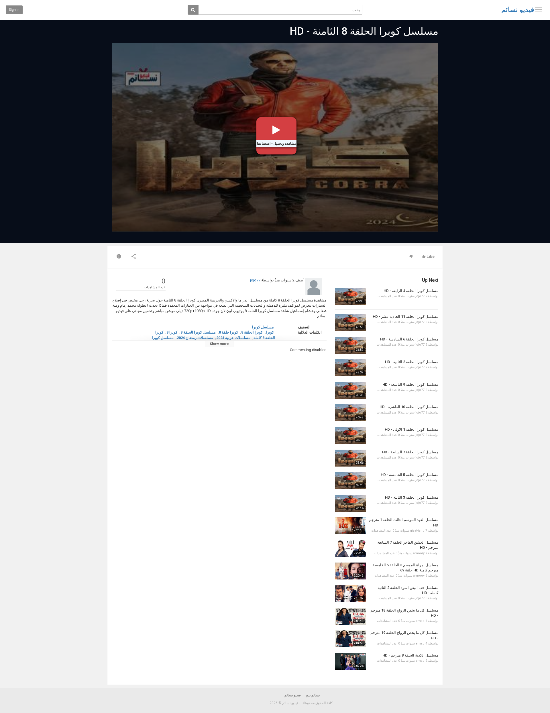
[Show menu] (538, 9)
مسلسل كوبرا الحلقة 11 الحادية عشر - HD (405, 316)
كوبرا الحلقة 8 (252, 332)
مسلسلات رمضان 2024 (195, 338)
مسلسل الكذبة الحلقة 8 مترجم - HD (410, 655)
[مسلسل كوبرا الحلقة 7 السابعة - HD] (350, 458)
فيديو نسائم (517, 10)
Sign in (14, 10)
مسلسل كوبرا (263, 327)
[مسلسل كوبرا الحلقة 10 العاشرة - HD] (350, 412)
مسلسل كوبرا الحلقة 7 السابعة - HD (410, 452)
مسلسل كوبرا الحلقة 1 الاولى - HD (411, 429)
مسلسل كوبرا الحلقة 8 (198, 332)
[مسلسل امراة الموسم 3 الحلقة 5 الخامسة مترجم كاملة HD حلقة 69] (350, 571)
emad (420, 621)
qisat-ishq (417, 530)
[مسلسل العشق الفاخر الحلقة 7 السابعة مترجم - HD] (350, 548)
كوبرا (270, 332)
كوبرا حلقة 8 (228, 332)
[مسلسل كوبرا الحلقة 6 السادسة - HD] (350, 345)
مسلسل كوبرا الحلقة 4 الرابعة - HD (411, 291)
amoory (419, 553)
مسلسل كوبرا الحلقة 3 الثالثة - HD (411, 497)
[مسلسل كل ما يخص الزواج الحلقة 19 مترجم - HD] (350, 638)
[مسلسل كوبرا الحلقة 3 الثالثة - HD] (350, 503)
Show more (219, 344)
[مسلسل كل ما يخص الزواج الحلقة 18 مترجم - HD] (350, 616)
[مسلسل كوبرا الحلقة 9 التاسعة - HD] (350, 390)
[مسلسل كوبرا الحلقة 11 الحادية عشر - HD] (350, 322)
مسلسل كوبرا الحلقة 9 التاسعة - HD (410, 384)
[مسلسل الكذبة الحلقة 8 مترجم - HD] (350, 661)
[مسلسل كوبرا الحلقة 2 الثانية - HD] (350, 367)
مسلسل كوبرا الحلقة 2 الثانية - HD (411, 362)
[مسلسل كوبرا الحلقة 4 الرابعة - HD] (350, 296)
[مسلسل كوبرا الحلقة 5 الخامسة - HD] (350, 480)
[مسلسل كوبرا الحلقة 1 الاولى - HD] (350, 435)
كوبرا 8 (171, 332)
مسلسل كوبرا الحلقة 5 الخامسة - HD (409, 475)
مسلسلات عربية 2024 (233, 338)
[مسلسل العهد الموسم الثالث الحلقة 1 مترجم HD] (350, 525)
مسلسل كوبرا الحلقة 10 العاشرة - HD (409, 407)
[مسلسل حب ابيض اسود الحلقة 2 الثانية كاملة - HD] (350, 593)
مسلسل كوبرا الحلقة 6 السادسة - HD (409, 339)
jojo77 (255, 280)
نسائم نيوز (312, 695)
